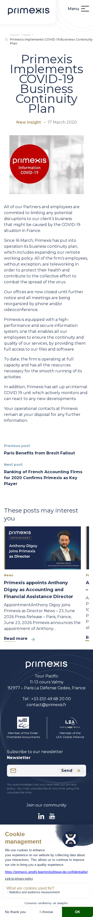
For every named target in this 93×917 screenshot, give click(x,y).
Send (66, 770)
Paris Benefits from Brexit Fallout (39, 453)
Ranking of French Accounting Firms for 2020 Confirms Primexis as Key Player (43, 478)
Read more (16, 638)
